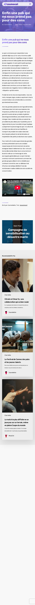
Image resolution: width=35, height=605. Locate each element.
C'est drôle (18, 25)
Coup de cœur (26, 25)
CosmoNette (8, 25)
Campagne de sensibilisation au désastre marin (17, 231)
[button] (30, 4)
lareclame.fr (23, 205)
